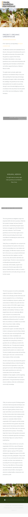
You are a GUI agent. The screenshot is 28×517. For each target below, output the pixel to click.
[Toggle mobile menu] (25, 2)
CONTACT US (14, 510)
